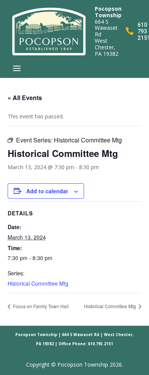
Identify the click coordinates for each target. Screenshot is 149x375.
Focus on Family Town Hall (40, 306)
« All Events (25, 97)
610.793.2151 (100, 343)
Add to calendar (47, 191)
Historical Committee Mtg (38, 283)
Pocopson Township (36, 334)
